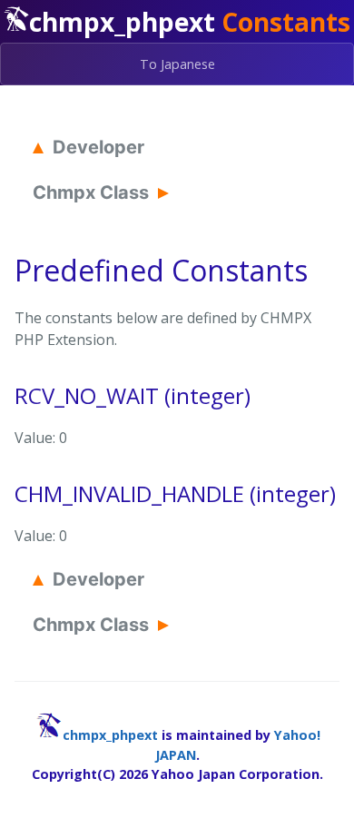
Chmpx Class (91, 192)
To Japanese (177, 64)
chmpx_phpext (110, 735)
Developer (98, 147)
